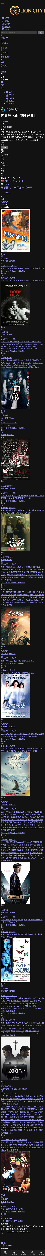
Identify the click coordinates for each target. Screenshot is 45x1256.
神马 (28, 1232)
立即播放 (4, 148)
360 (20, 1232)
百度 (12, 1232)
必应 (16, 1232)
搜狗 (24, 1232)
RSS (8, 1232)
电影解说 (4, 121)
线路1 (7, 193)
